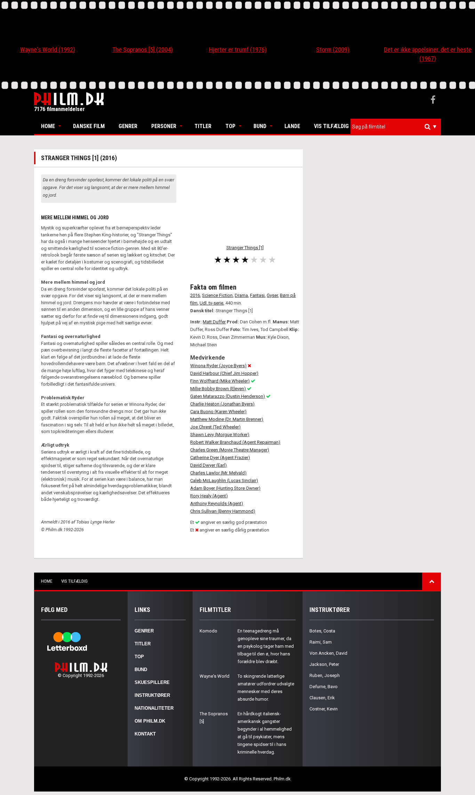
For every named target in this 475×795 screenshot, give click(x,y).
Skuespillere (152, 682)
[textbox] (397, 126)
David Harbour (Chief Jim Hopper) (224, 373)
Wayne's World (215, 676)
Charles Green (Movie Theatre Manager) (229, 449)
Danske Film (89, 126)
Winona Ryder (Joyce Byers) (218, 365)
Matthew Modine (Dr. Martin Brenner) (226, 419)
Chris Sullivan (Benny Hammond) (222, 511)
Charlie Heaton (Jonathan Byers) (222, 404)
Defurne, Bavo (323, 686)
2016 (195, 295)
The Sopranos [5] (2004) (142, 49)
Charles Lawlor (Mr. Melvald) (218, 472)
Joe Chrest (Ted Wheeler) (215, 427)
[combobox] (396, 127)
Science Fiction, (218, 295)
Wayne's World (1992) (47, 49)
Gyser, (273, 295)
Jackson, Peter (324, 664)
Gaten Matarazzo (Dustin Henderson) (227, 396)
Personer (163, 126)
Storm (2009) (332, 49)
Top (230, 126)
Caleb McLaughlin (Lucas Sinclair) (224, 480)
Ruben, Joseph (324, 675)
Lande (292, 126)
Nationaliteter (154, 708)
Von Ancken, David (328, 653)
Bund (259, 126)
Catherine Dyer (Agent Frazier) (220, 457)
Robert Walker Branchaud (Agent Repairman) (235, 442)
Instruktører (152, 695)
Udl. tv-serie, (212, 303)
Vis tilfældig (331, 126)
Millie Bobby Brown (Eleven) (218, 388)
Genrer (128, 126)
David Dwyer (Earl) (208, 465)
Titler (202, 126)
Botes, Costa (322, 630)
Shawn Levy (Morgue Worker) (219, 434)
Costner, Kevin (323, 708)
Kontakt (145, 734)
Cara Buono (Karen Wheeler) (218, 411)
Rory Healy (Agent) (209, 495)
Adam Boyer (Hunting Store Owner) (225, 488)
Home (48, 126)
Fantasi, (258, 295)
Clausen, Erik (322, 697)
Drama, (242, 295)
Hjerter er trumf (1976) (238, 49)
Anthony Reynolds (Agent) (216, 503)
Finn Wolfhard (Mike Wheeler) (220, 381)
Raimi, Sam (320, 642)
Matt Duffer (214, 321)
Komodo (208, 630)
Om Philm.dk (150, 721)
